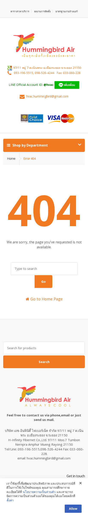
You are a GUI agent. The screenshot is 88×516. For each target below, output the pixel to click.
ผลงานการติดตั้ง (42, 11)
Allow (73, 509)
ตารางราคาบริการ (20, 11)
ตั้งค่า (10, 500)
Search (44, 362)
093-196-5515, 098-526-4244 (34, 73)
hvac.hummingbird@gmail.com (47, 96)
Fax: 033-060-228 (69, 73)
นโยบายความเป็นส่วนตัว (39, 492)
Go (43, 281)
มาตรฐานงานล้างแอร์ (67, 11)
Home (11, 158)
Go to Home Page (46, 298)
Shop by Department (30, 145)
